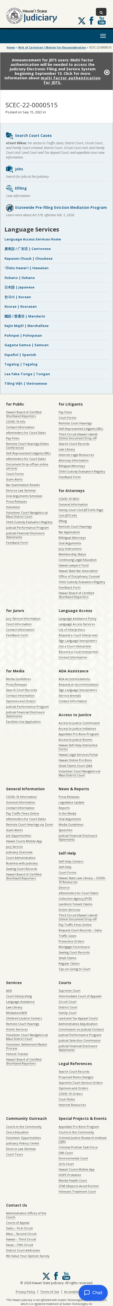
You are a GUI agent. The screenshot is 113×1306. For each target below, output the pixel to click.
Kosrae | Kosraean (20, 306)
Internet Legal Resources (76, 455)
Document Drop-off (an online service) (27, 466)
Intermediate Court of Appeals (80, 996)
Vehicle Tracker (17, 1054)
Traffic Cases (67, 936)
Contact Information (20, 427)
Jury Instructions (70, 549)
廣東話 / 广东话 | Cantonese (27, 248)
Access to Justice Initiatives (77, 728)
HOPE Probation (70, 1175)
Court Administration (20, 858)
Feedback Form (17, 542)
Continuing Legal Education (78, 560)
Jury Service (14, 847)
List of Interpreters (72, 630)
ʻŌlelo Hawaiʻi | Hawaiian (26, 268)
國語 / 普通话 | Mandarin (24, 316)
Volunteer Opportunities (23, 1138)
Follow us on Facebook (91, 21)
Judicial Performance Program (27, 527)
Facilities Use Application (23, 722)
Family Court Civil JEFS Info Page (81, 510)
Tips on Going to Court (74, 969)
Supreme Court (69, 990)
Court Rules (67, 1099)
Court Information (19, 624)
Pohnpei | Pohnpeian (23, 335)
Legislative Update (71, 802)
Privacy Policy (25, 1292)
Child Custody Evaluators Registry (29, 522)
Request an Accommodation (79, 684)
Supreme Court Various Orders (80, 1083)
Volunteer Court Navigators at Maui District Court (27, 514)
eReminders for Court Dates (26, 433)
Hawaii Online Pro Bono (75, 760)
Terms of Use (49, 1292)
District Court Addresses (23, 1250)
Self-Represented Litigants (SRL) (28, 453)
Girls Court (66, 1164)
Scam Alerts (14, 479)
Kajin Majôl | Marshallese (26, 325)
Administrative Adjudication (78, 1024)
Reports (64, 808)
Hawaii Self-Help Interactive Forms (78, 747)
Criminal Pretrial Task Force (78, 1147)
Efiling (21, 187)
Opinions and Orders (20, 701)
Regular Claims (69, 963)
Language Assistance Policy (77, 618)
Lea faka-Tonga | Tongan (27, 374)
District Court (68, 1007)
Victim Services (69, 910)
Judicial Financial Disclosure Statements (25, 535)
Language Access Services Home (32, 239)
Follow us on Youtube (102, 21)
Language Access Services (77, 624)
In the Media (67, 813)
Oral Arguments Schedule (24, 496)
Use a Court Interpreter (75, 646)
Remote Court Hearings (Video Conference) (27, 446)
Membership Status (72, 554)
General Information (73, 504)
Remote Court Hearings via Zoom (29, 824)
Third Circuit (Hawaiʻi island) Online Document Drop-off (78, 436)
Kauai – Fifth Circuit (19, 1245)
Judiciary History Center (22, 1143)
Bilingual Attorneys (72, 466)
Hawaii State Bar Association (78, 571)
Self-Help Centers (71, 861)
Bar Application (69, 532)
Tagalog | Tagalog (21, 364)
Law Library (67, 449)
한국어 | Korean (17, 297)
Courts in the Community (24, 1127)
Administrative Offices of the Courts (26, 1215)
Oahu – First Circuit (19, 1228)
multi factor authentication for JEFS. (71, 80)
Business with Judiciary (22, 863)
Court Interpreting (19, 996)
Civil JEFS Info (68, 515)
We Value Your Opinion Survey (27, 1256)
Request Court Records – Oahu (80, 930)
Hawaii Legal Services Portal (78, 754)
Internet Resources (72, 1105)
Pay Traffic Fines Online (22, 813)
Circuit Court (67, 1002)
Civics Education (17, 1132)
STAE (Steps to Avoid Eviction (79, 1186)
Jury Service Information (23, 618)
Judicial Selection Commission (80, 1040)
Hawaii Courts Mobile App (24, 841)
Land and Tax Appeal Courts (78, 1018)
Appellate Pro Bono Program (79, 734)
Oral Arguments (70, 543)
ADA (9, 990)
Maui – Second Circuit (21, 1234)
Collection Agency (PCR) (75, 898)
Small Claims (67, 958)
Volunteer (13, 507)
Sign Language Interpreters (78, 641)
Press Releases (16, 501)
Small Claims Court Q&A (75, 766)
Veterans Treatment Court (77, 1191)
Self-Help (65, 867)
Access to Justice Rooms (75, 739)
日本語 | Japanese (19, 287)
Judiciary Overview (19, 852)
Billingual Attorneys (72, 537)
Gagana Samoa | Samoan (26, 345)
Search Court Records (74, 444)
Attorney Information (74, 460)
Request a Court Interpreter (78, 635)
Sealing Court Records (21, 869)
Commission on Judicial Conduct (81, 1029)
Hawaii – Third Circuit (21, 1239)
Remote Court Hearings (75, 423)
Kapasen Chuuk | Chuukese (28, 258)
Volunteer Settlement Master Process (26, 1046)
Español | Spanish (20, 354)
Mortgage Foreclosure (74, 947)
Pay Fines (12, 438)
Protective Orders (71, 941)
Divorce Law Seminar (21, 490)
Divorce (64, 887)
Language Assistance (20, 1002)
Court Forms (15, 474)
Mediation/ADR (16, 1013)
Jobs (19, 168)
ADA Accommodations (74, 679)
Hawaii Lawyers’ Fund (74, 565)
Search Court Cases (33, 135)
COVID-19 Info (15, 421)
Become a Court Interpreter (78, 652)
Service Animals (70, 695)
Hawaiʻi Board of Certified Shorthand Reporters (24, 414)
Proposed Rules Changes (76, 1077)
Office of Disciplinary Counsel (79, 576)
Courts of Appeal (17, 1223)
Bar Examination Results (23, 485)
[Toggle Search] (101, 12)
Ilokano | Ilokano (19, 277)
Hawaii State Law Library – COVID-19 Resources (82, 880)
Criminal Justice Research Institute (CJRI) (83, 1140)
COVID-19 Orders (71, 1094)
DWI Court (66, 1153)
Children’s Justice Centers (24, 1018)
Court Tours (14, 1154)
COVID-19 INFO (69, 499)
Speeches (65, 830)
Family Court (67, 1013)
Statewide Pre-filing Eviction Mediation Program (61, 207)
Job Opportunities (18, 835)
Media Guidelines (18, 679)
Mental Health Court (73, 1180)
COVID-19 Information (21, 797)
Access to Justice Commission (79, 723)
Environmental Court (73, 1158)
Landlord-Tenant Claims (75, 904)
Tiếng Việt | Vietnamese (25, 383)
